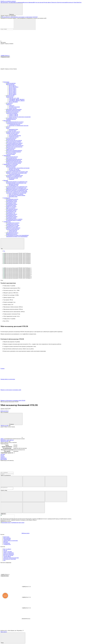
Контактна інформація (28, 2)
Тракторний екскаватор (14, 174)
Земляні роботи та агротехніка (10, 164)
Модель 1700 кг (12, 90)
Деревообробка (7, 155)
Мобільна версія (25, 533)
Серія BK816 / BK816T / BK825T (17, 100)
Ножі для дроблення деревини (16, 194)
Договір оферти (47, 2)
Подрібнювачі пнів (13, 178)
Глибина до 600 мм (13, 114)
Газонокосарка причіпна (14, 170)
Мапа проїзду (4, 631)
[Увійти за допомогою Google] (34, 481)
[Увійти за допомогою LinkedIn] (56, 481)
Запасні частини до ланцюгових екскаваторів (20, 116)
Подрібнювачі (6, 197)
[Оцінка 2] (34, 496)
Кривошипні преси (13, 129)
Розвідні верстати (13, 230)
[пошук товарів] (25, 24)
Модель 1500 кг (12, 89)
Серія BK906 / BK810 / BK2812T (16, 99)
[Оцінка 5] (34, 507)
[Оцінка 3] (56, 496)
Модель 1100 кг (12, 88)
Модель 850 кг (12, 85)
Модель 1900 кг (12, 91)
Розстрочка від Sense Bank (73, 2)
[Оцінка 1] (12, 496)
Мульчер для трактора (14, 169)
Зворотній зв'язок (4, 575)
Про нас (2, 2)
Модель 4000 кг (12, 94)
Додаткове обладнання (14, 106)
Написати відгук (4, 411)
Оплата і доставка (8, 2)
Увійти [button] (2, 438)
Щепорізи (5, 180)
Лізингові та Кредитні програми (59, 2)
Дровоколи (11, 179)
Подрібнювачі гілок (13, 185)
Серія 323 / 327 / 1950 (14, 98)
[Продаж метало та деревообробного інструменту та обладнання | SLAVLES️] (7, 517)
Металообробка (7, 120)
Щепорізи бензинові (14, 184)
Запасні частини (13, 108)
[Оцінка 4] (12, 507)
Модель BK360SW (13, 101)
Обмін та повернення (18, 2)
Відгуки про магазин (39, 2)
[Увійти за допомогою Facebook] (12, 481)
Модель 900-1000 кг (13, 86)
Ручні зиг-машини (13, 134)
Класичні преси (12, 130)
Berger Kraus (6, 82)
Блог (80, 2)
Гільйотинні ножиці (13, 136)
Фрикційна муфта (13, 196)
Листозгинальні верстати (15, 135)
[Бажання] (44, 63)
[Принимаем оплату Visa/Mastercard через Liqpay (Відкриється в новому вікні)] (12, 522)
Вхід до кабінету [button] (7, 549)
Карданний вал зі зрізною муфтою (17, 195)
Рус (4, 251)
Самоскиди (11, 105)
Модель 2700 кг (12, 93)
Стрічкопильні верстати (14, 124)
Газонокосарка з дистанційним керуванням (19, 168)
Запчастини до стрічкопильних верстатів (18, 125)
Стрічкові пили (7, 221)
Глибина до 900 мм (13, 115)
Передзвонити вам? (5, 56)
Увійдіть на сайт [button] (4, 425)
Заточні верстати (13, 231)
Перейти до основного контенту (8, 1)
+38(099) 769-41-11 (5, 55)
